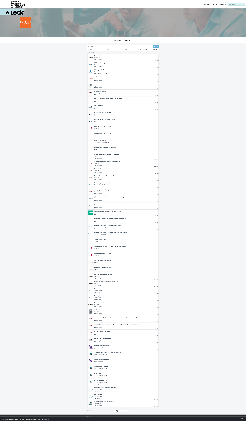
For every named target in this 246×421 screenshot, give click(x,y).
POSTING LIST (127, 40)
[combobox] (96, 49)
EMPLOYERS (117, 40)
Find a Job (214, 4)
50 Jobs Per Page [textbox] (153, 49)
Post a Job (207, 4)
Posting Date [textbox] (144, 49)
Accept (243, 418)
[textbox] (96, 49)
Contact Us (222, 4)
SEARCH (156, 46)
